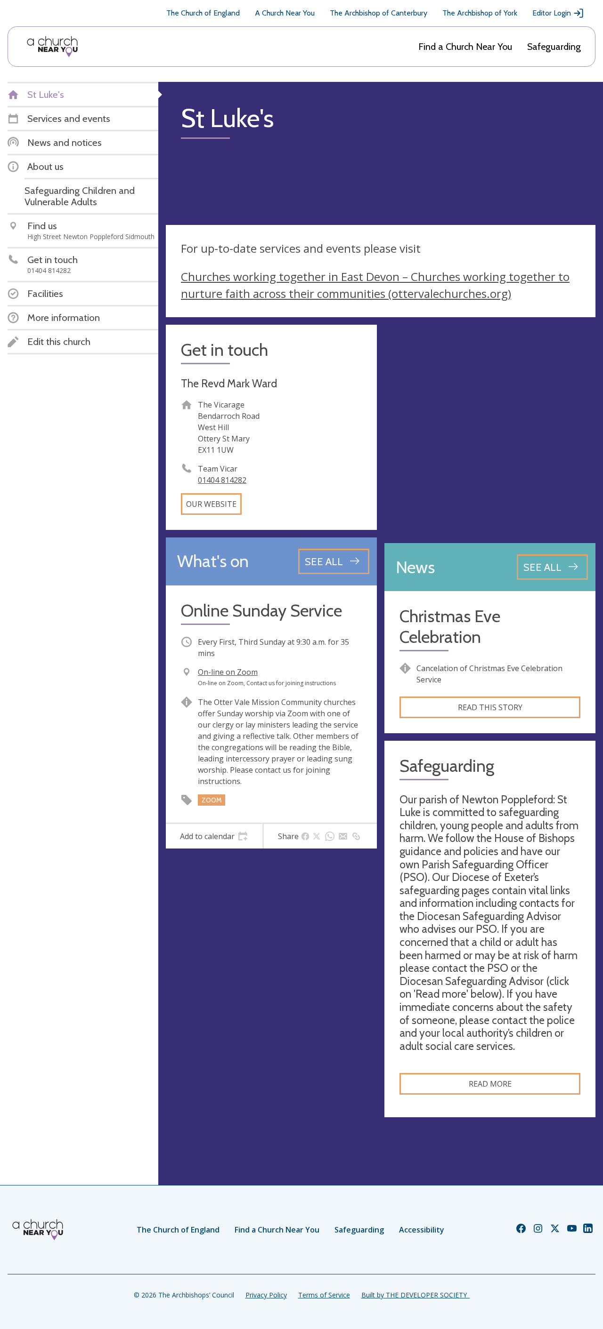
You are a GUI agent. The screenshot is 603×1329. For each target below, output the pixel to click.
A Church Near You (285, 12)
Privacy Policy (266, 1294)
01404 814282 (222, 480)
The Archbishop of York (479, 12)
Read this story (490, 707)
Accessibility (421, 1230)
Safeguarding (554, 46)
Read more (490, 1084)
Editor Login (551, 12)
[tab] (214, 836)
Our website (211, 504)
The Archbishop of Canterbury (378, 12)
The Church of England (203, 12)
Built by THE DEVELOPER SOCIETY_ (415, 1294)
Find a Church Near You (465, 46)
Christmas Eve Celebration (449, 626)
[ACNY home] (52, 46)
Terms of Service (324, 1294)
